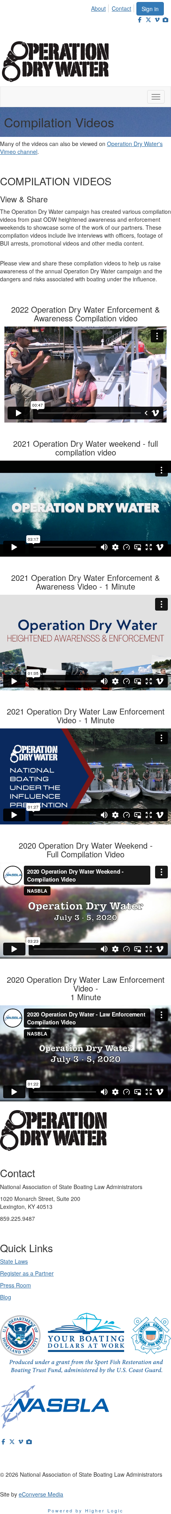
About (98, 8)
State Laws (14, 1261)
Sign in (150, 9)
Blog (5, 1297)
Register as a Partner (27, 1273)
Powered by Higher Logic (86, 1510)
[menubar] (113, 7)
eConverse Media (41, 1494)
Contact (121, 8)
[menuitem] (100, 7)
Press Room (15, 1285)
